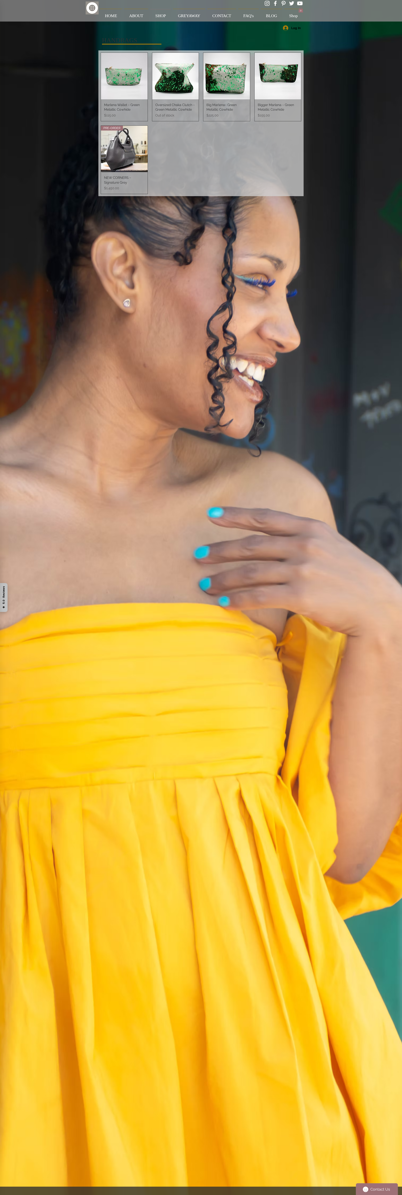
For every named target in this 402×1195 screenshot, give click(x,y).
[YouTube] (299, 3)
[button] (300, 9)
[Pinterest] (283, 3)
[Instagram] (267, 3)
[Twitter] (291, 3)
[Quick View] (124, 76)
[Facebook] (275, 3)
